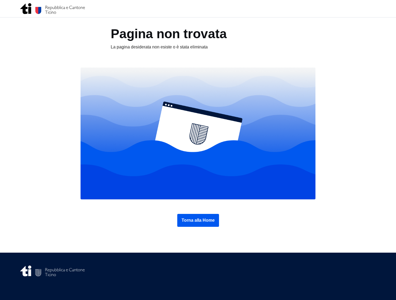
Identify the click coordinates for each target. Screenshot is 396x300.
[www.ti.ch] (52, 8)
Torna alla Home (198, 220)
